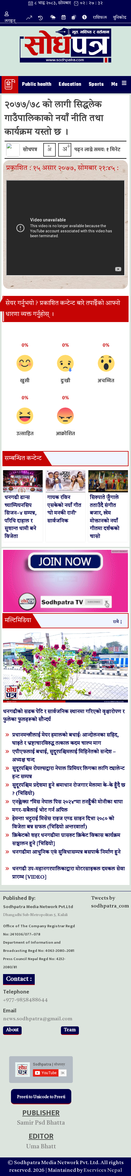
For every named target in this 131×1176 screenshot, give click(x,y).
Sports (96, 84)
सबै (116, 622)
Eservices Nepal (102, 1170)
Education (70, 84)
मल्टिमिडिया (18, 621)
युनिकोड (119, 18)
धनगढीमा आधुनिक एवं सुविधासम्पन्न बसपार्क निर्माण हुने (66, 852)
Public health (36, 84)
